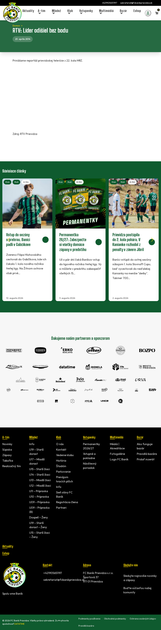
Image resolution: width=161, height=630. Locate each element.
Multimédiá (116, 437)
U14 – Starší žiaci (39, 474)
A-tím (26, 182)
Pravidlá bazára (147, 454)
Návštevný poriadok (89, 466)
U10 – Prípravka (39, 496)
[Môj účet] (148, 13)
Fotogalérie (117, 454)
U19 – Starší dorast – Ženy (38, 525)
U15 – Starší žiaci (39, 469)
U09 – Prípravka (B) (39, 510)
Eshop (5, 553)
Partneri (61, 507)
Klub (7, 182)
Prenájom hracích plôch (64, 479)
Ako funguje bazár (145, 446)
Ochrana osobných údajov (143, 618)
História (61, 460)
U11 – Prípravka (38, 491)
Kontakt (61, 449)
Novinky (7, 444)
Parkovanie (63, 471)
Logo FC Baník (119, 459)
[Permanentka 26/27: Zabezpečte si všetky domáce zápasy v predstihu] (80, 239)
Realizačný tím (11, 466)
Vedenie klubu (65, 455)
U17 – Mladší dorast (37, 461)
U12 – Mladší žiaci (40, 485)
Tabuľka (7, 460)
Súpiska (7, 449)
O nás (60, 444)
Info (31, 444)
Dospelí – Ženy (38, 517)
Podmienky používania (89, 618)
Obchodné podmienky (115, 618)
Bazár (140, 437)
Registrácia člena (67, 502)
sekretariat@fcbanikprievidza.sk (136, 2)
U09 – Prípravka (39, 502)
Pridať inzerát (145, 459)
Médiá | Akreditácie (117, 446)
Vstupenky (89, 437)
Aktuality (7, 546)
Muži (16, 182)
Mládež (33, 437)
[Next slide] (152, 239)
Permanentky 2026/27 (91, 446)
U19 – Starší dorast (36, 452)
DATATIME (19, 623)
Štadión (61, 466)
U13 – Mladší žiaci (40, 480)
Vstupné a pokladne (89, 456)
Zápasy (7, 455)
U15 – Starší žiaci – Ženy (39, 535)
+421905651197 (109, 2)
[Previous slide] (8, 239)
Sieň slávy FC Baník (64, 494)
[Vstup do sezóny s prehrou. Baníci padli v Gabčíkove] (27, 239)
